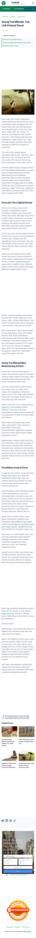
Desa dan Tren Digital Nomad (12, 39)
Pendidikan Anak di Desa (10, 46)
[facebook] (7, 717)
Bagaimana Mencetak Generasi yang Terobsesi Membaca (9, 765)
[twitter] (11, 717)
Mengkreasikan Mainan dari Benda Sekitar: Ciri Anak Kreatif (8, 742)
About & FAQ (9, 927)
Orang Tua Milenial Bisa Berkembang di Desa (17, 43)
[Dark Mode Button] (33, 3)
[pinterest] (23, 717)
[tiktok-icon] (14, 820)
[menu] (4, 3)
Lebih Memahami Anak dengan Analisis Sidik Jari (26, 741)
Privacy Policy (26, 927)
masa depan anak (14, 476)
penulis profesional (23, 262)
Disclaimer (17, 927)
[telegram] (19, 717)
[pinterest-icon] (10, 820)
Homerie (15, 2)
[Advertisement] (18, 68)
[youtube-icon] (3, 820)
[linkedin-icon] (7, 820)
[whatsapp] (15, 717)
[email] (27, 717)
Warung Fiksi (27, 931)
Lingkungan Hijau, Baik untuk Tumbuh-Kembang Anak (26, 765)
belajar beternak (8, 613)
